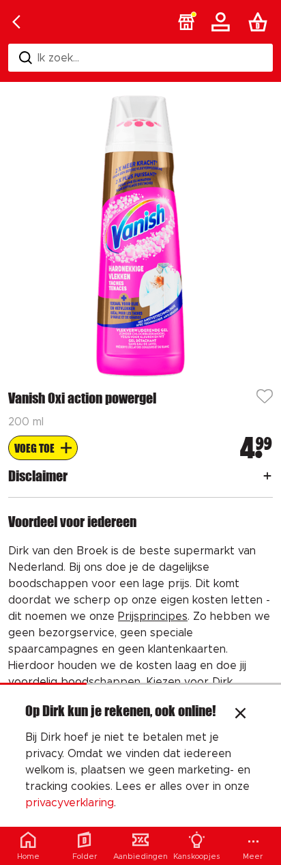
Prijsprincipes (153, 616)
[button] (186, 22)
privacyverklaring (69, 802)
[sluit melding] (240, 714)
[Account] (223, 21)
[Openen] (267, 476)
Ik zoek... (58, 58)
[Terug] (16, 22)
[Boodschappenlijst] (260, 21)
